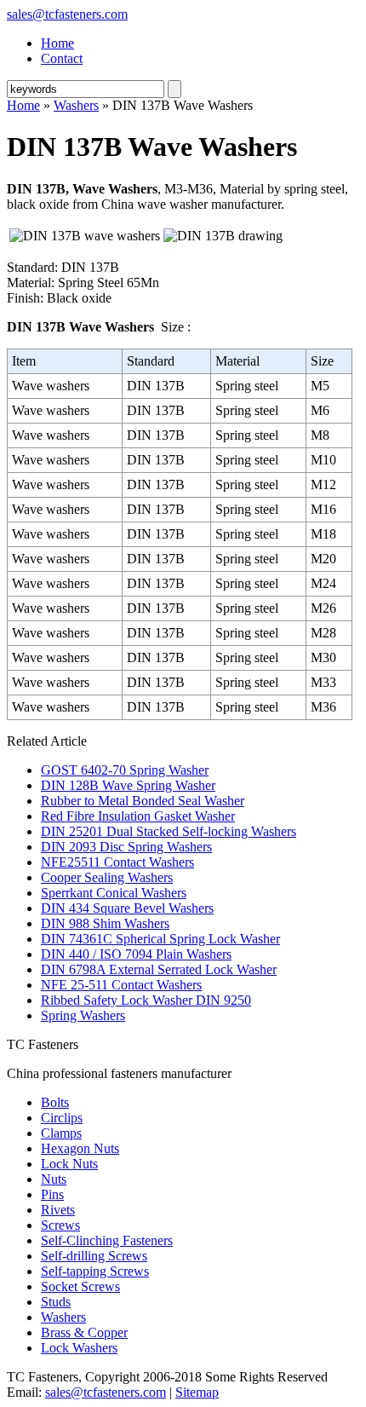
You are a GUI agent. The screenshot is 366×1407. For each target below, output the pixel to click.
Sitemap (197, 1392)
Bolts (55, 1102)
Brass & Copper (84, 1332)
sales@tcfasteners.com (67, 14)
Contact (62, 58)
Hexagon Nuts (80, 1148)
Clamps (61, 1133)
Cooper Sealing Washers (107, 877)
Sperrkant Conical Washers (113, 892)
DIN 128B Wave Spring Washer (128, 785)
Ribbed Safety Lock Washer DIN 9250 (146, 1000)
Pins (52, 1194)
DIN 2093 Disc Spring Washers (126, 846)
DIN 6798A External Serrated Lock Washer (159, 969)
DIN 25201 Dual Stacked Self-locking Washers (168, 831)
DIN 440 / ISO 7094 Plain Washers (136, 954)
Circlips (62, 1117)
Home (57, 43)
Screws (60, 1225)
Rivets (58, 1209)
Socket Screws (80, 1286)
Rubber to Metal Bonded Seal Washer (142, 800)
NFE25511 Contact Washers (117, 862)
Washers (76, 105)
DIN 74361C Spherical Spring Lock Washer (160, 938)
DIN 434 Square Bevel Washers (127, 908)
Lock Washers (79, 1348)
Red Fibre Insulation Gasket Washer (138, 816)
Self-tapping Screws (95, 1271)
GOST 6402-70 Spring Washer (125, 770)
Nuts (53, 1179)
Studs (56, 1302)
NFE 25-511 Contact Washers (121, 984)
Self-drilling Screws (94, 1255)
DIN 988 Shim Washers (105, 923)
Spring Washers (83, 1015)
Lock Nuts (69, 1163)
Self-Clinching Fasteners (107, 1240)
